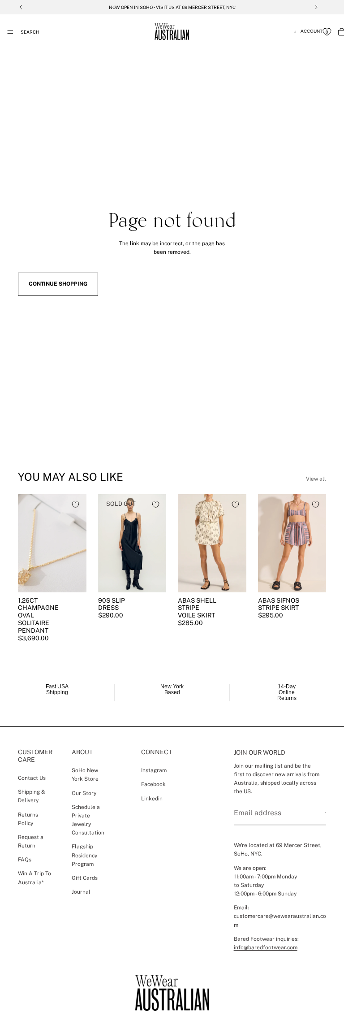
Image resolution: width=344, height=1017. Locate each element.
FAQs (24, 860)
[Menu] (10, 32)
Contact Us (32, 778)
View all (316, 479)
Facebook (153, 785)
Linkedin (152, 798)
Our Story (84, 793)
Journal (81, 892)
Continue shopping (58, 284)
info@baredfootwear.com (265, 947)
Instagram (154, 771)
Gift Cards (85, 878)
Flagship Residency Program (84, 855)
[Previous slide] (28, 543)
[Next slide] (76, 543)
